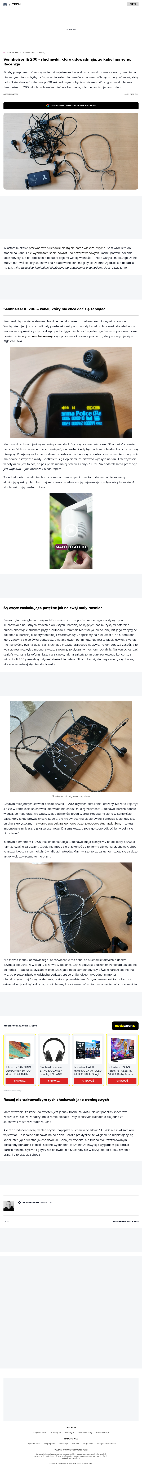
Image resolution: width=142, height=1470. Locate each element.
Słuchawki (133, 1221)
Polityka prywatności (106, 1443)
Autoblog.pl (55, 1432)
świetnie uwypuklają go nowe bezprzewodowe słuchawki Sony (78, 823)
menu (133, 4)
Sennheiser (119, 1221)
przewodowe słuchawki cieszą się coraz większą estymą (67, 248)
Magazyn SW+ (39, 1432)
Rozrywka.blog (85, 1432)
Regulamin (88, 1443)
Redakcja (63, 1443)
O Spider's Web (33, 1443)
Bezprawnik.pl (102, 1432)
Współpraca (49, 1443)
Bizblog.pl (69, 1432)
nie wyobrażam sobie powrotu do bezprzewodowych (63, 253)
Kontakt (75, 1443)
